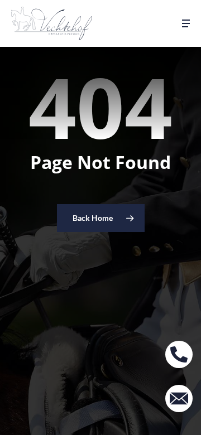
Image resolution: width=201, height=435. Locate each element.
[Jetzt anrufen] (179, 354)
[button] (186, 23)
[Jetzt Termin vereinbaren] (179, 398)
